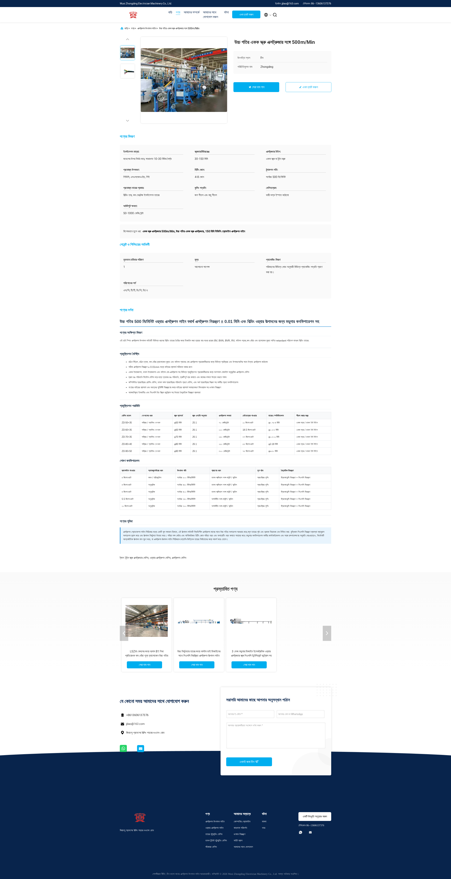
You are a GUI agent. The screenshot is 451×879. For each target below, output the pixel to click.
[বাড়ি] (134, 15)
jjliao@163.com (135, 724)
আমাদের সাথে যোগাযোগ (243, 847)
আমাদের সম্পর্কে (191, 12)
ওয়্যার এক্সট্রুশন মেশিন (160, 557)
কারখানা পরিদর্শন (240, 828)
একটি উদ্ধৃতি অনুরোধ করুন (315, 816)
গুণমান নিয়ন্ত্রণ (239, 834)
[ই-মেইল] (145, 751)
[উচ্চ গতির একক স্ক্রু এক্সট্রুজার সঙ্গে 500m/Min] (184, 80)
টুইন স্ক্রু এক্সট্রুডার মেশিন (137, 557)
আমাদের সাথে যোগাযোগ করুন (210, 14)
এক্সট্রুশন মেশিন (179, 557)
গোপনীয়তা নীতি (158, 874)
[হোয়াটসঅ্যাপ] (128, 751)
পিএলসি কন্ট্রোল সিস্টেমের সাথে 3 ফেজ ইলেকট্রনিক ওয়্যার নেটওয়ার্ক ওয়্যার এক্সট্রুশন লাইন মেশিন (199, 655)
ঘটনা (226, 12)
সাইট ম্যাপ (238, 840)
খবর (263, 828)
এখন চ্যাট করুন (246, 14)
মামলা (264, 821)
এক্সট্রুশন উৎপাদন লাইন (146, 28)
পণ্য (178, 12)
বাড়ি (170, 12)
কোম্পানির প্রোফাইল (242, 821)
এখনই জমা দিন (247, 762)
